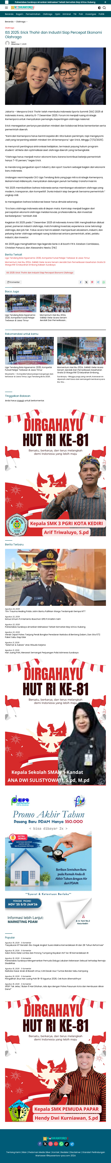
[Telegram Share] (98, 282)
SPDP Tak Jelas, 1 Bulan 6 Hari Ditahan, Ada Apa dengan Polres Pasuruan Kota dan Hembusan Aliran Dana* (54, 987)
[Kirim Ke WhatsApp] (104, 282)
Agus (13, 42)
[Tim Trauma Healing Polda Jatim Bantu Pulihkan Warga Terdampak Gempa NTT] (55, 577)
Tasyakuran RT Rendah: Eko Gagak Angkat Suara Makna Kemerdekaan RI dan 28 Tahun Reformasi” (54, 945)
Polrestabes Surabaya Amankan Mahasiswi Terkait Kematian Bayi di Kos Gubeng (45, 627)
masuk (20, 400)
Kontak (55, 1152)
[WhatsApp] (61, 1144)
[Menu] (7, 7)
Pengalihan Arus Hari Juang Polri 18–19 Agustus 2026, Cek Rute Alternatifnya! (43, 978)
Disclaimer (75, 1152)
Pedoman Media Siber (39, 1152)
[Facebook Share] (80, 282)
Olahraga (9, 27)
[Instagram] (50, 1144)
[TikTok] (66, 1144)
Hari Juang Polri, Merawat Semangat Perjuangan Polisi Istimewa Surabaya (41, 652)
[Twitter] (45, 1144)
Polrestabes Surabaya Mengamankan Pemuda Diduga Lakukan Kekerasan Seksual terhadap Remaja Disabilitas (55, 962)
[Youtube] (56, 1144)
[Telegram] (72, 1144)
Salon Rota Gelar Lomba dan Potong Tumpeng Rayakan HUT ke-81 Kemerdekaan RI (46, 953)
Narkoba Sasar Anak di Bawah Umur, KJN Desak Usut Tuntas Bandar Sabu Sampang (46, 971)
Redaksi (64, 1152)
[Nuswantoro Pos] (22, 7)
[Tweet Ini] (86, 282)
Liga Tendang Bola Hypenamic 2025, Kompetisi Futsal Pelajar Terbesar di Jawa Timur (47, 258)
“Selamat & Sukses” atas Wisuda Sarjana (25, 645)
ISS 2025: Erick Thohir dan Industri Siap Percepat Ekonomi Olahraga (40, 272)
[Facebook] (40, 1144)
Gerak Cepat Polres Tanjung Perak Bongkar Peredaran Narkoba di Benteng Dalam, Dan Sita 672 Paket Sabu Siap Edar (52, 636)
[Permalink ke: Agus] (7, 42)
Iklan (24, 1152)
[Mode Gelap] (99, 7)
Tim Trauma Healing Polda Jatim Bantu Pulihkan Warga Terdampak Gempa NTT (45, 611)
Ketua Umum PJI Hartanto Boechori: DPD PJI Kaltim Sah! (33, 619)
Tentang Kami (13, 1152)
